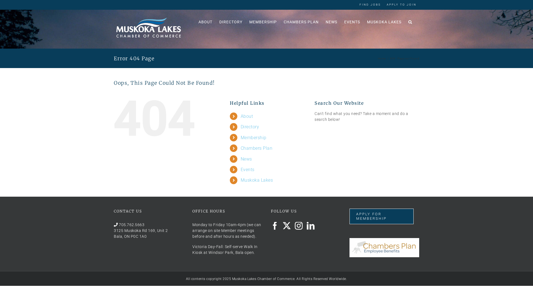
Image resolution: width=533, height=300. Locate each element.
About (247, 116)
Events (248, 169)
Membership (253, 137)
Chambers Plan (257, 148)
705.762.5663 (131, 224)
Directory (250, 126)
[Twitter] (287, 226)
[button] (410, 21)
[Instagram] (299, 226)
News (246, 159)
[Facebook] (275, 226)
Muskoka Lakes (257, 180)
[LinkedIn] (311, 226)
